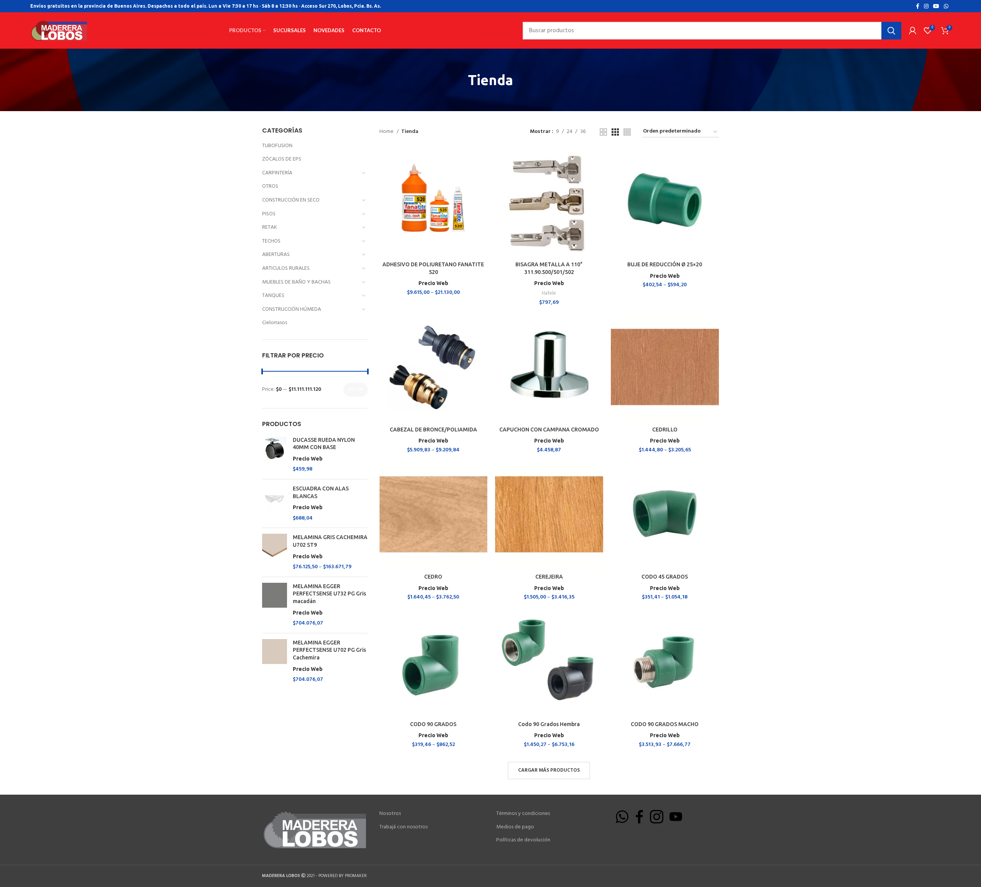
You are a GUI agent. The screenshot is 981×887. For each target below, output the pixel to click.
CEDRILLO (665, 429)
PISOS (269, 214)
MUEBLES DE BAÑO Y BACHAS (296, 282)
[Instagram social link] (926, 6)
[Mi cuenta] (912, 30)
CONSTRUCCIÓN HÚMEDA (291, 309)
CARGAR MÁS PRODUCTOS (549, 770)
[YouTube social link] (936, 6)
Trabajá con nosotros (403, 827)
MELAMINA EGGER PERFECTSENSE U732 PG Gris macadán (329, 599)
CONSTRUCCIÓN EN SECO (291, 200)
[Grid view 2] (603, 132)
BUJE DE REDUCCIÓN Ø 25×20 (664, 264)
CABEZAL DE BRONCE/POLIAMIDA (433, 429)
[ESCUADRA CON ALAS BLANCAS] (274, 503)
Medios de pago (515, 827)
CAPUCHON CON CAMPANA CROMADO (549, 429)
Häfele (549, 293)
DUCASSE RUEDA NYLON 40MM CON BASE (324, 449)
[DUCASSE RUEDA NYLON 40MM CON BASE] (274, 454)
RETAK (269, 227)
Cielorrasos (274, 322)
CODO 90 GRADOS (433, 724)
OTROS (270, 186)
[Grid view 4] (627, 132)
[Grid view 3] (615, 132)
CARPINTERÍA (277, 173)
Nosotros (390, 814)
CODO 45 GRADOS (664, 577)
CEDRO (433, 577)
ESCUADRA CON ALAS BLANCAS (321, 497)
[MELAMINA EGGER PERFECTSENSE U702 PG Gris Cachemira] (274, 661)
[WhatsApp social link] (946, 6)
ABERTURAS (276, 254)
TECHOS (271, 241)
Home (387, 132)
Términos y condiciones (523, 814)
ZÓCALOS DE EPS (281, 159)
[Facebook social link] (918, 6)
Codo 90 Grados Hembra (549, 724)
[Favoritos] (481, 178)
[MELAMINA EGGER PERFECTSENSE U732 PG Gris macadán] (274, 605)
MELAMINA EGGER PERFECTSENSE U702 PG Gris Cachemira (329, 655)
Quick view (481, 161)
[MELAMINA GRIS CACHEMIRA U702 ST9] (274, 552)
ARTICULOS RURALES (286, 268)
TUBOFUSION (277, 145)
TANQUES (273, 295)
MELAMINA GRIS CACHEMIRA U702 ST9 (330, 546)
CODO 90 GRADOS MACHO (665, 724)
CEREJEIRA (549, 577)
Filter (356, 389)
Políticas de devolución (523, 840)
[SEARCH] (891, 30)
